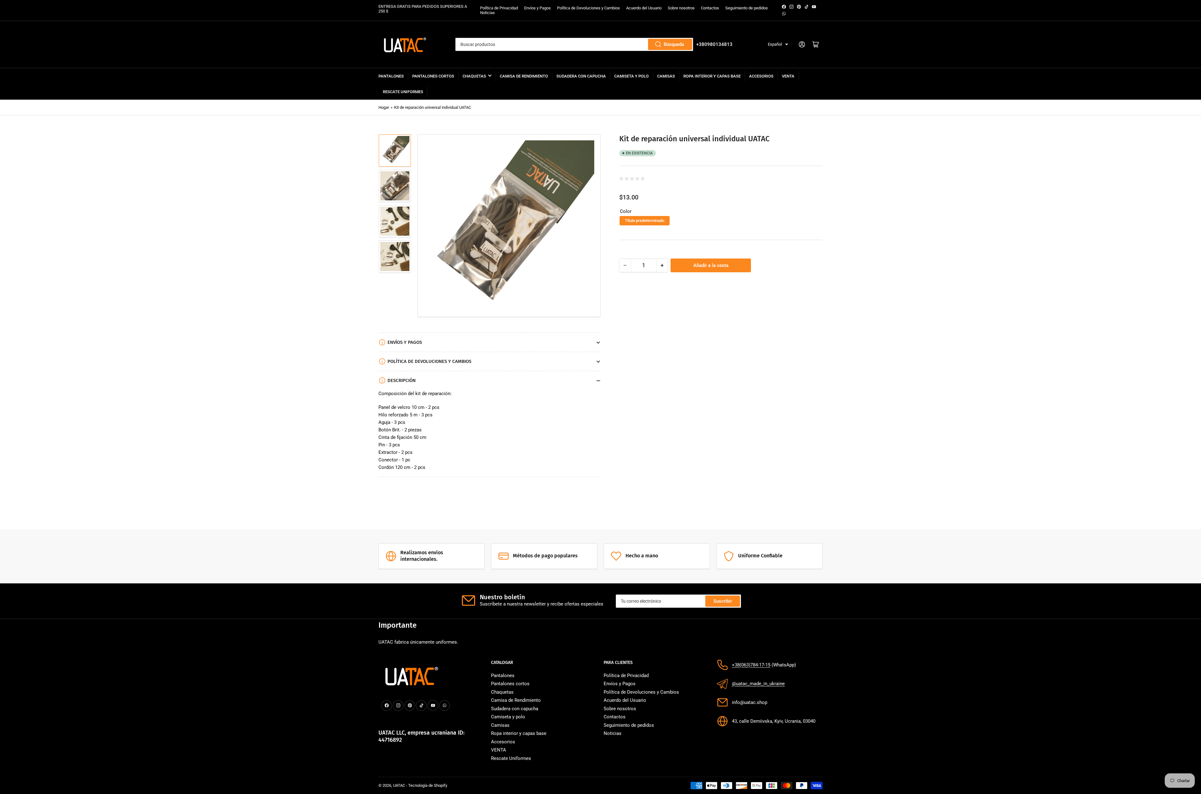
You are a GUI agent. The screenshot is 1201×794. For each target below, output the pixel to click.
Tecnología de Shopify (427, 785)
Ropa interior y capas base (712, 76)
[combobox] (574, 44)
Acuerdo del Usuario (643, 8)
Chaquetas (474, 76)
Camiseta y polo (631, 76)
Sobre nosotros (681, 8)
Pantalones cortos (433, 76)
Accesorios (761, 76)
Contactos (710, 8)
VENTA (788, 76)
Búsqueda (674, 44)
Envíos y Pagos (537, 8)
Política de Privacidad (499, 8)
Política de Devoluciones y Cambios (588, 8)
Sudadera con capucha (581, 76)
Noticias (487, 12)
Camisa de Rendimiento (524, 76)
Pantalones (391, 76)
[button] (778, 44)
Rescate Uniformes (403, 91)
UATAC (399, 785)
